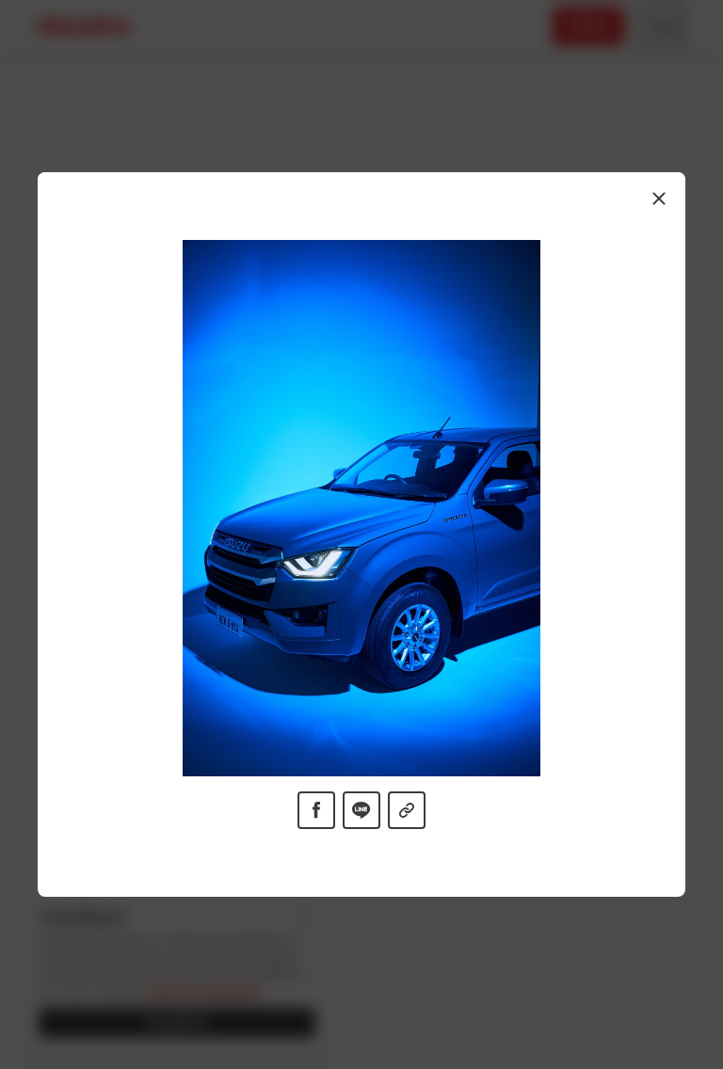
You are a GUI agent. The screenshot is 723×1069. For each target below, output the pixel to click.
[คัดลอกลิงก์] (407, 810)
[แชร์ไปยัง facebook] (316, 810)
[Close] (659, 198)
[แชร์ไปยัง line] (361, 810)
